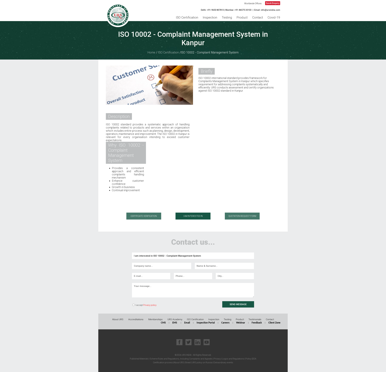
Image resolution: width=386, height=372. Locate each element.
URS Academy (175, 319)
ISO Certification (187, 17)
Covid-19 (273, 17)
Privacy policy (150, 305)
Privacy (217, 359)
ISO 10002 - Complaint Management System (210, 52)
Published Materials (139, 359)
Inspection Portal (206, 323)
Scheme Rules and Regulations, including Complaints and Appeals (180, 359)
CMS (163, 323)
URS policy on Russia (202, 362)
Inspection (210, 17)
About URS (117, 319)
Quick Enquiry (272, 3)
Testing (227, 17)
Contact (257, 17)
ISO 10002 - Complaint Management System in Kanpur (193, 38)
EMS (174, 323)
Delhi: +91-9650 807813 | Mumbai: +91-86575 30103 (226, 10)
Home (151, 52)
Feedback (257, 323)
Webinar (240, 323)
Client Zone (274, 323)
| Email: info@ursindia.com (266, 10)
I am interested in (193, 216)
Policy (248, 359)
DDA (254, 359)
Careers (225, 323)
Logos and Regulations (233, 359)
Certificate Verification (144, 216)
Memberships (155, 319)
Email (187, 323)
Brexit (188, 362)
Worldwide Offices (253, 3)
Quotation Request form (242, 216)
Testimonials (254, 319)
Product (242, 17)
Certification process (163, 362)
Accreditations (135, 319)
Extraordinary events (223, 362)
